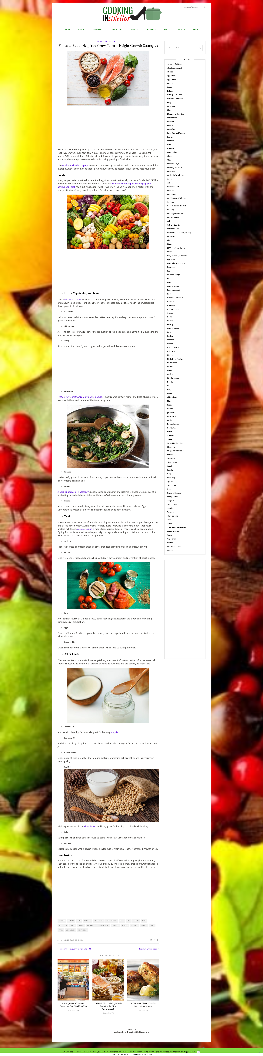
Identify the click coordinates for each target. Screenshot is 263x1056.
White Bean (82, 930)
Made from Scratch (175, 359)
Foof (169, 294)
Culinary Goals (173, 228)
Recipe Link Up (173, 424)
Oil (168, 385)
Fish (128, 921)
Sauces (181, 29)
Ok (199, 1052)
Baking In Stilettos (174, 95)
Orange (81, 925)
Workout (170, 550)
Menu (169, 370)
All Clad (170, 72)
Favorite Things (173, 274)
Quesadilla (171, 416)
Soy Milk (134, 925)
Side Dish (171, 458)
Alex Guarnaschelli (174, 68)
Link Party (171, 351)
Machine (170, 355)
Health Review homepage (75, 165)
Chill (169, 160)
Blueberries (172, 117)
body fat (115, 732)
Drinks (169, 251)
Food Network (173, 286)
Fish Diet (170, 278)
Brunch (170, 137)
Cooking (170, 209)
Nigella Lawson (173, 378)
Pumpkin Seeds (103, 925)
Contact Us (114, 1054)
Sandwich (171, 435)
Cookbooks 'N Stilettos (176, 198)
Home (67, 29)
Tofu (152, 925)
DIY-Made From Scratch (176, 248)
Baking (81, 29)
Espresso (171, 267)
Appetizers (171, 75)
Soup (195, 29)
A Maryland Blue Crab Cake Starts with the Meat (143, 1005)
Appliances (171, 79)
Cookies (170, 202)
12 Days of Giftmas (174, 64)
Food (99, 41)
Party (169, 389)
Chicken (87, 921)
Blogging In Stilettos (175, 114)
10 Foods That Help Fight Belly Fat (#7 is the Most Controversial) (108, 1006)
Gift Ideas (171, 301)
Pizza (169, 405)
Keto (169, 332)
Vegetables (70, 930)
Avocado (62, 921)
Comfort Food (173, 186)
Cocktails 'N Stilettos (175, 175)
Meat (144, 921)
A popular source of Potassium (73, 491)
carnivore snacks (85, 528)
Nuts (73, 925)
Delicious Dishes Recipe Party (179, 232)
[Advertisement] (108, 128)
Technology (172, 504)
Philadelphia (172, 397)
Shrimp (170, 454)
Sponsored (171, 485)
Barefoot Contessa (175, 98)
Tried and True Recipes (176, 527)
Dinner (134, 29)
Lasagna (170, 340)
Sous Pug (171, 477)
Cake (169, 144)
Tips (169, 519)
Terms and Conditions (130, 1054)
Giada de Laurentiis (175, 297)
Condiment (171, 190)
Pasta (167, 29)
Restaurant (171, 428)
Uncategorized (173, 531)
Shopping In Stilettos (175, 451)
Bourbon (170, 121)
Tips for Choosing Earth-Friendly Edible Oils (75, 949)
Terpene (170, 512)
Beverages (171, 106)
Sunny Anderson (174, 496)
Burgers (170, 140)
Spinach (144, 925)
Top (203, 1047)
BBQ (169, 102)
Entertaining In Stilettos (176, 263)
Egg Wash (171, 259)
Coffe (169, 179)
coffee (170, 183)
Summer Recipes (174, 493)
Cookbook (171, 194)
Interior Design (173, 328)
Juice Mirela (77, 940)
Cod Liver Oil (112, 921)
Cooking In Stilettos (175, 213)
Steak (169, 489)
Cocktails (117, 29)
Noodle (170, 382)
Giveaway (171, 305)
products (171, 412)
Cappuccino (172, 152)
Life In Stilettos (173, 347)
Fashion (170, 271)
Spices (170, 481)
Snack (169, 466)
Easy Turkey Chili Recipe (148, 949)
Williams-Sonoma (174, 546)
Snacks (170, 470)
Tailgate (170, 500)
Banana (71, 921)
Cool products (173, 217)
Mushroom (63, 925)
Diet (169, 240)
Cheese (170, 156)
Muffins (170, 374)
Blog (169, 110)
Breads (170, 125)
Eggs (122, 921)
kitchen (170, 336)
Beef (79, 921)
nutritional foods (73, 299)
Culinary (170, 221)
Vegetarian (171, 539)
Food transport (173, 290)
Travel (169, 523)
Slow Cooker (172, 462)
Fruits (136, 921)
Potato (170, 408)
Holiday (170, 324)
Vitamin (170, 542)
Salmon (125, 925)
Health (107, 41)
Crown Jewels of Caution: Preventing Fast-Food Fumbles (73, 1005)
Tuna (61, 930)
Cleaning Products (174, 167)
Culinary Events (173, 225)
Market (170, 366)
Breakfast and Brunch (176, 133)
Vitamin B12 (90, 826)
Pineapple (90, 925)
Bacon (169, 87)
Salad (169, 431)
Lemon (170, 343)
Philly (169, 401)
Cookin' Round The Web (176, 206)
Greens (170, 313)
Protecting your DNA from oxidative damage (81, 396)
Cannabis (171, 148)
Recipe (170, 420)
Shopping (171, 447)
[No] (259, 1052)
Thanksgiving (172, 516)
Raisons (115, 925)
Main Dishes (172, 362)
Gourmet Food (173, 309)
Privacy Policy (148, 1054)
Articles (170, 83)
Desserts (151, 29)
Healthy (115, 41)
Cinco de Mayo (173, 163)
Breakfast (98, 29)
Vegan (169, 535)
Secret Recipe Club (175, 443)
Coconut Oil (98, 921)
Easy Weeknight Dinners (177, 255)
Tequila (170, 508)
